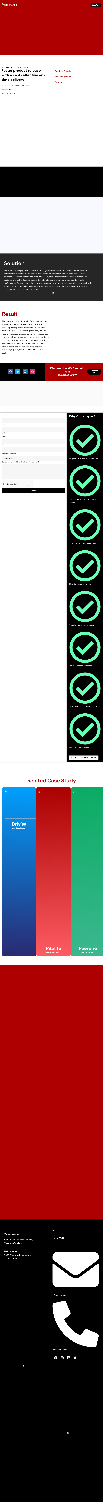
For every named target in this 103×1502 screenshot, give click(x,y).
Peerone (88, 948)
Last (3, 433)
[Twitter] (17, 371)
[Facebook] (10, 371)
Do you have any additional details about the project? (20, 462)
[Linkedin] (25, 371)
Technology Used (63, 76)
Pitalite (53, 948)
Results (58, 82)
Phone (4, 445)
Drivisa (19, 824)
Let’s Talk (95, 5)
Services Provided (63, 71)
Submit (33, 491)
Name (4, 416)
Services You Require (9, 453)
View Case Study (18, 828)
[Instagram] (32, 371)
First (3, 424)
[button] (77, 71)
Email (4, 436)
